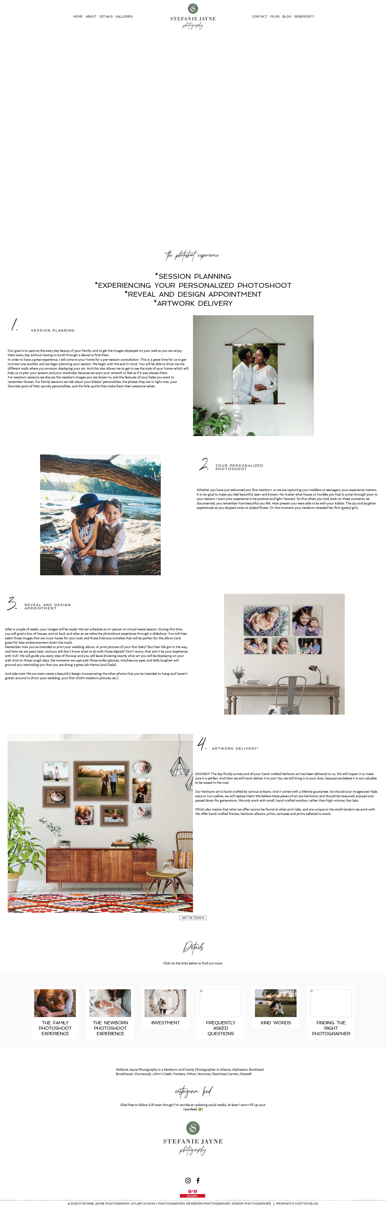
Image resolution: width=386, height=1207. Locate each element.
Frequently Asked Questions (220, 1028)
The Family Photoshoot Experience (55, 1028)
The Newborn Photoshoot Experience (110, 1028)
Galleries (124, 16)
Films (274, 16)
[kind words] (276, 1003)
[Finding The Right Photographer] (331, 1003)
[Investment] (165, 1003)
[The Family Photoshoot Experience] (55, 1003)
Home (78, 16)
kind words (276, 1022)
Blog (286, 16)
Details (106, 16)
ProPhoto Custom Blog (297, 1203)
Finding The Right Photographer (331, 1028)
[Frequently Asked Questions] (220, 1003)
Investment (165, 1022)
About (91, 16)
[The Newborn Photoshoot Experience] (110, 1003)
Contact (259, 16)
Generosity (304, 16)
